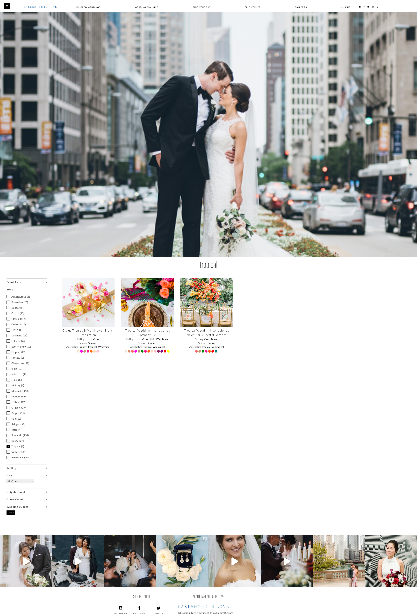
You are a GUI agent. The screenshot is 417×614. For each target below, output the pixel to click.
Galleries (301, 7)
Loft (152, 339)
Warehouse (162, 339)
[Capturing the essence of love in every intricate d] (182, 561)
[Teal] (216, 352)
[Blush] (126, 352)
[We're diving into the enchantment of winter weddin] (391, 561)
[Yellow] (168, 352)
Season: (83, 343)
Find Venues (252, 7)
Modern (18, 396)
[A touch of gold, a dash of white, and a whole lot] (26, 561)
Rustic (17, 441)
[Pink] (98, 352)
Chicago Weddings (88, 7)
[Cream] (78, 352)
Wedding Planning (146, 7)
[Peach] (94, 352)
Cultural (18, 324)
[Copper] (129, 352)
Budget (17, 308)
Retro (16, 430)
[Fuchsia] (81, 352)
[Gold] (85, 352)
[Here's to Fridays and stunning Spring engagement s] (339, 561)
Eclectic (18, 341)
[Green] (142, 352)
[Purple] (162, 352)
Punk (16, 418)
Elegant (18, 352)
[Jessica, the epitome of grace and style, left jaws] (234, 561)
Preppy (18, 413)
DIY (16, 330)
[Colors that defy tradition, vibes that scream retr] (287, 561)
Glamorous (20, 363)
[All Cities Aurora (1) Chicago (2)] (20, 483)
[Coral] (132, 352)
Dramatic (19, 335)
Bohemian (19, 302)
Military (17, 385)
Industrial (19, 374)
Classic (18, 319)
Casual (17, 313)
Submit (345, 7)
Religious (18, 424)
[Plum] (158, 352)
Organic (18, 407)
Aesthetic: (72, 347)
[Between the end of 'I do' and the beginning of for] (130, 561)
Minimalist (20, 391)
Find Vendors (201, 7)
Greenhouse (211, 339)
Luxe (16, 380)
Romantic (20, 435)
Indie (16, 369)
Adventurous (20, 296)
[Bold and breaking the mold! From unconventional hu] (78, 561)
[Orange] (91, 352)
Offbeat (18, 402)
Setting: (81, 339)
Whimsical (20, 457)
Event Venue (93, 339)
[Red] (165, 352)
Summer (93, 343)
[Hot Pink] (88, 352)
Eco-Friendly (21, 346)
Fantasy (17, 357)
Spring (211, 343)
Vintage (18, 452)
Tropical (17, 446)
